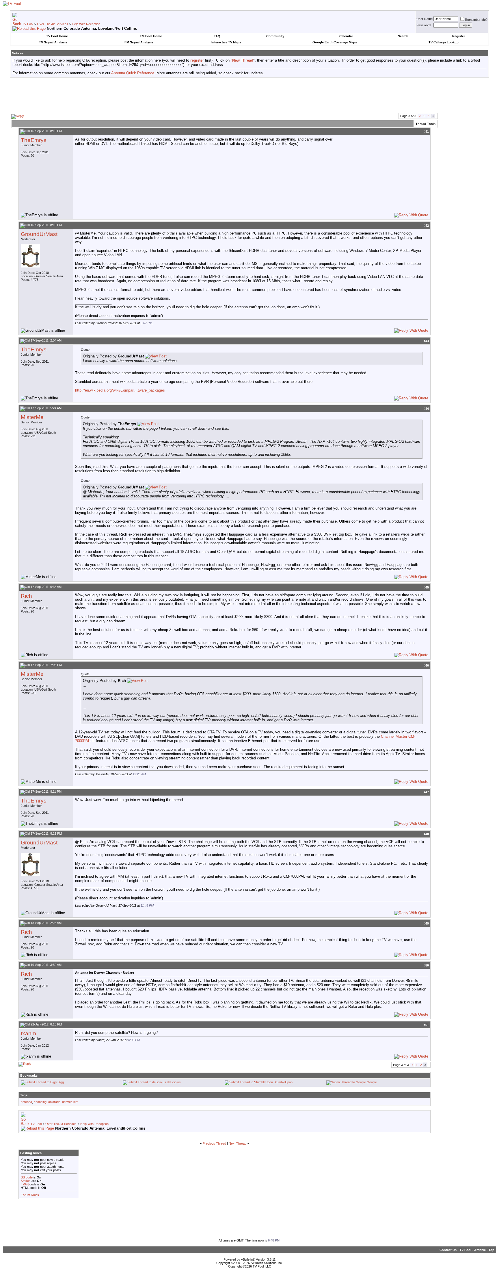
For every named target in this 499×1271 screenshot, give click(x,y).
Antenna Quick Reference (132, 73)
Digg (60, 1082)
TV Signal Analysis (53, 42)
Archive (480, 1250)
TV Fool (27, 24)
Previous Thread (214, 1143)
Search (403, 36)
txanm (28, 1033)
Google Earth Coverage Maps (334, 42)
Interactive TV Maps (226, 42)
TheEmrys (33, 140)
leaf (75, 1102)
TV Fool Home (57, 36)
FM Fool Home (151, 36)
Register (458, 36)
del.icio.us (174, 1082)
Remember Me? (476, 19)
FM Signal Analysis (138, 42)
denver (67, 1102)
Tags (23, 1095)
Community (275, 36)
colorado (54, 1102)
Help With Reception (86, 24)
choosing (40, 1102)
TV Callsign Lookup (444, 42)
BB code (27, 1177)
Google (372, 1082)
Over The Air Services (52, 24)
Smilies (26, 1181)
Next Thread (237, 1143)
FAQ (217, 36)
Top (491, 1250)
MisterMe (32, 417)
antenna (26, 1102)
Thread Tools (425, 124)
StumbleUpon (283, 1082)
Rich (26, 596)
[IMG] (25, 1184)
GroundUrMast (39, 234)
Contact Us (448, 1250)
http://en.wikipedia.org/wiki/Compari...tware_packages (120, 390)
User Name (424, 19)
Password (423, 25)
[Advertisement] (249, 95)
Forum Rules (30, 1195)
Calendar (346, 36)
